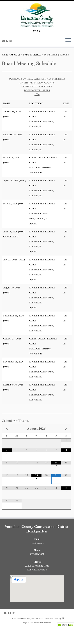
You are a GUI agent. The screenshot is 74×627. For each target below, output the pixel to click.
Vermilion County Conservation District (33, 618)
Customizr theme (44, 622)
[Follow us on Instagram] (11, 41)
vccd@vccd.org (37, 543)
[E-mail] (4, 41)
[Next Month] (66, 429)
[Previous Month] (7, 429)
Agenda (33, 223)
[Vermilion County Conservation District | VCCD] (37, 15)
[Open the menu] (68, 40)
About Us (15, 54)
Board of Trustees (32, 54)
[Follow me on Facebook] (8, 41)
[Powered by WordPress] (63, 618)
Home (5, 54)
